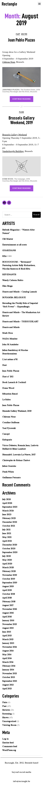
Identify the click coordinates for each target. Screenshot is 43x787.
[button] (39, 4)
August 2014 (8, 651)
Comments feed (9, 746)
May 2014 (6, 654)
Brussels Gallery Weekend (14, 134)
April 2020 (7, 564)
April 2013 (7, 688)
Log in (5, 739)
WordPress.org (9, 750)
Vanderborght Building (13, 151)
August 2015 (8, 628)
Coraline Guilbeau (10, 422)
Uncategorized (9, 721)
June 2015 (6, 632)
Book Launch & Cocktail (14, 382)
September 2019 (9, 582)
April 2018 (7, 598)
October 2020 (8, 548)
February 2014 (8, 666)
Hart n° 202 (7, 376)
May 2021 (6, 537)
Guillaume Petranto (11, 477)
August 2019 (8, 586)
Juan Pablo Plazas (21, 40)
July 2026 (6, 499)
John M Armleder (10, 344)
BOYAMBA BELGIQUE (14, 297)
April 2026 (7, 503)
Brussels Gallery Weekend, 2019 (22, 120)
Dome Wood (8, 388)
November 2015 (9, 624)
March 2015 (7, 639)
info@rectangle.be (21, 781)
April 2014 (7, 658)
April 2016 (7, 617)
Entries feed (8, 742)
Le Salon (6, 399)
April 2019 (7, 590)
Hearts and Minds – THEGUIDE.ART (20, 321)
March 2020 (8, 567)
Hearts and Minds (10, 327)
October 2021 (8, 526)
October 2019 (8, 579)
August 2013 (8, 685)
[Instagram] (9, 203)
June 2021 (6, 533)
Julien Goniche (9, 466)
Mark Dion (7, 333)
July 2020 (6, 556)
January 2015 (8, 643)
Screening (7, 714)
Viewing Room (9, 725)
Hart (4, 365)
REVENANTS (9, 274)
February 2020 (9, 571)
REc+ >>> (7, 256)
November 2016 (9, 609)
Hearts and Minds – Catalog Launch (19, 292)
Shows (24, 34)
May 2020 (7, 560)
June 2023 (6, 514)
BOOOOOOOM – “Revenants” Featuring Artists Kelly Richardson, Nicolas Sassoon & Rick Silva (18, 265)
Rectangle (9, 4)
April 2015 (7, 635)
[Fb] (4, 203)
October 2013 (8, 677)
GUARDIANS (9, 250)
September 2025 (9, 507)
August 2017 (8, 605)
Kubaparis (7, 440)
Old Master (7, 239)
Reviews (6, 710)
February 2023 (9, 518)
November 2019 (9, 575)
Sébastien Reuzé (10, 394)
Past (18, 34)
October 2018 (8, 594)
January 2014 (8, 670)
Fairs (21, 112)
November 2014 (9, 647)
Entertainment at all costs (14, 245)
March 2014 (7, 662)
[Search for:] (16, 215)
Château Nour (8, 62)
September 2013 (9, 681)
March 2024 (8, 511)
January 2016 (8, 620)
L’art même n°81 (10, 359)
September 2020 (9, 552)
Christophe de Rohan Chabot (16, 460)
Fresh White (8, 472)
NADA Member (9, 339)
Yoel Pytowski (9, 428)
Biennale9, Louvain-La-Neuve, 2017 (19, 454)
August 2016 (8, 613)
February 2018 (8, 601)
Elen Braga (7, 286)
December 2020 (9, 545)
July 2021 (6, 529)
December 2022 (9, 522)
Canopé (6, 434)
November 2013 (9, 673)
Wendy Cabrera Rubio (12, 280)
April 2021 (7, 541)
